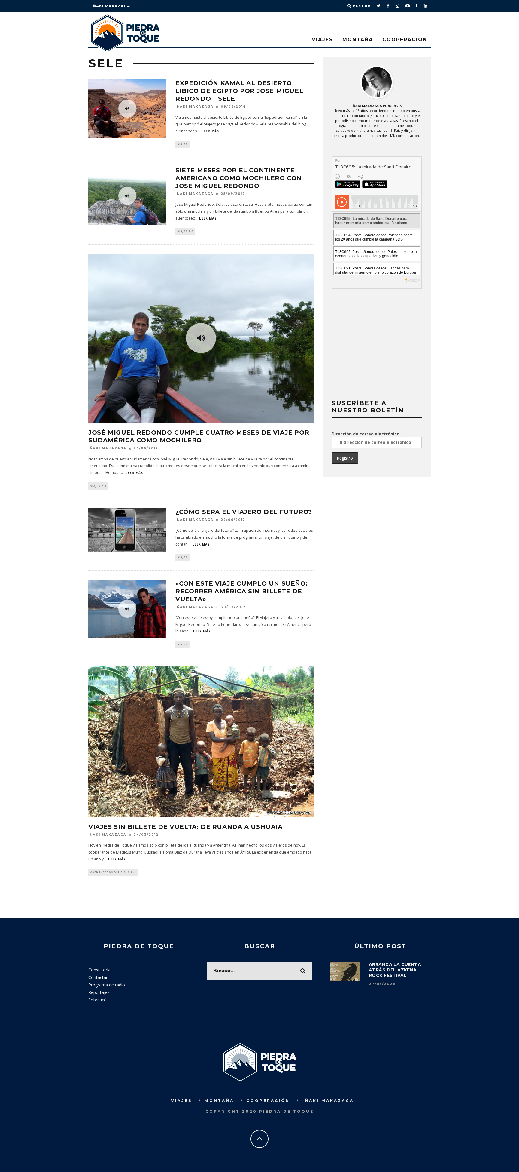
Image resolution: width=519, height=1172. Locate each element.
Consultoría (99, 970)
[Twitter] (379, 6)
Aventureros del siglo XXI (113, 872)
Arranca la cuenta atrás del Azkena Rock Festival (395, 970)
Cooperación (404, 39)
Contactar (98, 977)
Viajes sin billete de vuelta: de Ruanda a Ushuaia (185, 826)
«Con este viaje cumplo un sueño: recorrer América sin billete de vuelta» (241, 591)
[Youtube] (407, 6)
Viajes (322, 39)
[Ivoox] (417, 6)
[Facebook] (388, 6)
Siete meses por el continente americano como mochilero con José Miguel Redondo (238, 178)
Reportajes (99, 992)
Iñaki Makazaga (110, 6)
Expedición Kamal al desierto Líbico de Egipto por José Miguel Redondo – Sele (239, 90)
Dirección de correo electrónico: (366, 434)
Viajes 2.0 (185, 231)
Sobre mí (97, 1000)
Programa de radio (106, 985)
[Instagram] (397, 6)
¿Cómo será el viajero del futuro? (243, 511)
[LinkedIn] (426, 6)
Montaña (357, 39)
